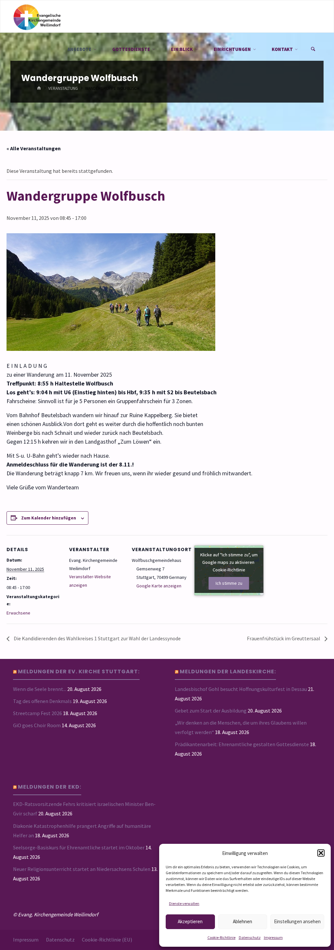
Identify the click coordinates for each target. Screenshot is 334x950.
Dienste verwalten (184, 903)
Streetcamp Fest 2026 (37, 713)
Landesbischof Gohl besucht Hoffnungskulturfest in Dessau (241, 689)
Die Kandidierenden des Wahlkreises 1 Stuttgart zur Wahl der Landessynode (97, 638)
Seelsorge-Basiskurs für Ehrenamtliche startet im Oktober (78, 847)
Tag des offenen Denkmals (42, 701)
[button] (321, 853)
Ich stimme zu (229, 583)
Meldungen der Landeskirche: (228, 671)
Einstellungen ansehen (297, 921)
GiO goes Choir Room (37, 725)
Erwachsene (18, 613)
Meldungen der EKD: (49, 787)
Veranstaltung (63, 88)
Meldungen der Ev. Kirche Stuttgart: (79, 671)
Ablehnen (242, 921)
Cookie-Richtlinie (221, 937)
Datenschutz (250, 937)
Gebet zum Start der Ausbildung (211, 710)
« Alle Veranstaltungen (34, 148)
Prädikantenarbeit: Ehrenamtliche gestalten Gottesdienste (242, 744)
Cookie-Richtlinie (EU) (107, 939)
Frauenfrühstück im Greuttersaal (284, 638)
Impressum (273, 937)
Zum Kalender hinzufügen (48, 518)
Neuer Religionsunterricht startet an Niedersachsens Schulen (81, 869)
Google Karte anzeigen (158, 586)
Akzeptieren (190, 921)
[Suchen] (313, 49)
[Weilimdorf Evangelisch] (36, 16)
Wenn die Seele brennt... (39, 689)
